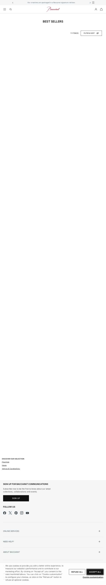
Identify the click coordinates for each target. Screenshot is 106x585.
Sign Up (16, 498)
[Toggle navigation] (4, 9)
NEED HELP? (8, 541)
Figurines (5, 462)
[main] (53, 242)
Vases (4, 465)
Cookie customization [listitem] (93, 577)
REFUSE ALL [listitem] (77, 572)
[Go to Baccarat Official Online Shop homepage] (53, 9)
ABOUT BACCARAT (11, 552)
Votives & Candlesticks (11, 469)
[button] (12, 2)
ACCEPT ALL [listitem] (95, 572)
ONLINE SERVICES (11, 531)
